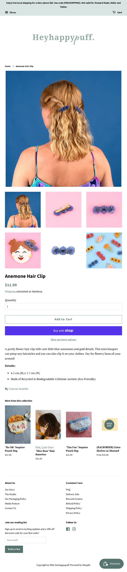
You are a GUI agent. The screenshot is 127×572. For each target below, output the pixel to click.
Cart (119, 12)
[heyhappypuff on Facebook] (68, 529)
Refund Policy (73, 503)
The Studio (10, 494)
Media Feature (12, 503)
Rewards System (74, 498)
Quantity (10, 300)
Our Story (10, 489)
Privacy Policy (73, 512)
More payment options (63, 339)
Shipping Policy (74, 508)
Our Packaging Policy (15, 498)
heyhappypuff (62, 565)
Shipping (10, 291)
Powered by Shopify (80, 565)
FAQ (68, 489)
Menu (12, 12)
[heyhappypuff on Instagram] (74, 529)
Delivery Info (72, 494)
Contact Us (10, 508)
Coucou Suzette (18, 389)
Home (8, 66)
